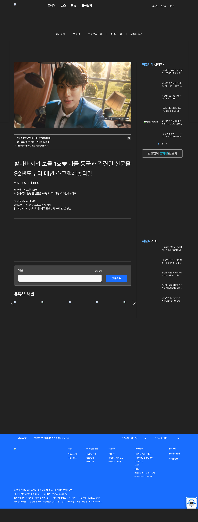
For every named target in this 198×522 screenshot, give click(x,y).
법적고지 (172, 448)
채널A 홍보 (72, 458)
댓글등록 (116, 278)
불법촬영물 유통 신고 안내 (144, 473)
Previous (12, 302)
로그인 (155, 6)
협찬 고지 (90, 461)
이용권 (172, 6)
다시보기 (60, 34)
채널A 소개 (72, 454)
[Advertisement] (111, 239)
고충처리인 (138, 461)
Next (134, 302)
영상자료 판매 (174, 453)
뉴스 (63, 5)
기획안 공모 (173, 459)
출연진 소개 (116, 34)
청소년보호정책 (114, 461)
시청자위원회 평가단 (142, 454)
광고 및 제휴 (91, 454)
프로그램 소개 (95, 34)
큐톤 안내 (90, 458)
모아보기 (87, 5)
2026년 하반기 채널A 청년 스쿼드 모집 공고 (51, 438)
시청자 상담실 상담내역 (143, 458)
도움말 (137, 469)
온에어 (51, 5)
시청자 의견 (136, 34)
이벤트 (137, 465)
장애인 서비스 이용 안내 (144, 476)
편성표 (163, 6)
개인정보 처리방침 (115, 458)
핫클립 (76, 34)
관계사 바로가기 (161, 438)
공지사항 (22, 438)
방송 (73, 5)
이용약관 (111, 454)
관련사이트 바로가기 (130, 438)
